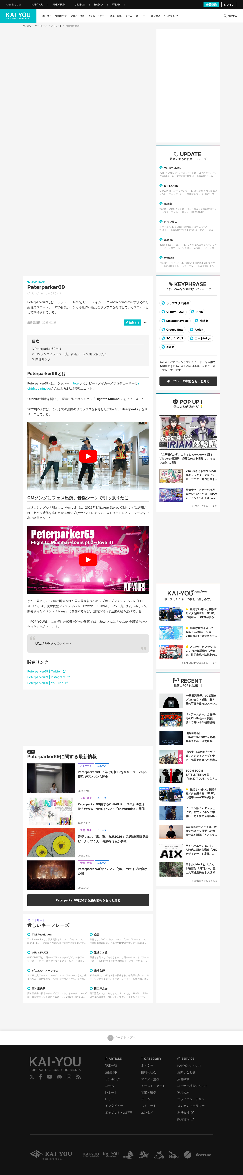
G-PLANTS (171, 185)
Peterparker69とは (48, 349)
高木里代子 (38, 988)
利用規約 (183, 1092)
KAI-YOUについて (189, 1066)
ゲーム (145, 1099)
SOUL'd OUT (174, 338)
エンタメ (147, 1112)
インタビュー (114, 1106)
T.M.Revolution (42, 934)
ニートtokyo (202, 338)
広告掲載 (183, 1079)
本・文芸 (147, 1066)
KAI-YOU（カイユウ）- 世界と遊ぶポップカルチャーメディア (18, 16)
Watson (169, 257)
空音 (96, 934)
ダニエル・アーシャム (45, 970)
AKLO (170, 347)
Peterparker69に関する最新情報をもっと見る (88, 900)
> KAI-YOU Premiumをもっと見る (199, 662)
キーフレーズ (41, 25)
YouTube (49, 1076)
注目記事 (111, 1072)
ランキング (112, 1079)
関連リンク (43, 359)
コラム (109, 1086)
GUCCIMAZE (40, 952)
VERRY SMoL (172, 167)
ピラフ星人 (170, 221)
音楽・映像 (86, 798)
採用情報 (183, 1119)
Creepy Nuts (174, 329)
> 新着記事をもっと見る (204, 880)
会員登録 (211, 4)
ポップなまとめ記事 (118, 1112)
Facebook (40, 1076)
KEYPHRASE (190, 284)
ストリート (56, 25)
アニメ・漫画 (150, 1079)
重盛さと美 (100, 952)
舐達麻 (168, 203)
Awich (198, 329)
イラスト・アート (153, 1086)
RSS (78, 1076)
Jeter (76, 383)
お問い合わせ (186, 1072)
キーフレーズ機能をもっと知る (188, 381)
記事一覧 (111, 1066)
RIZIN (199, 312)
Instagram (69, 1076)
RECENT (190, 681)
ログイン (229, 4)
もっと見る (169, 15)
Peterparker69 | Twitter (44, 671)
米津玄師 (99, 970)
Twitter (32, 1076)
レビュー (111, 1099)
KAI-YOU (27, 25)
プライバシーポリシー (192, 1099)
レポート (111, 1092)
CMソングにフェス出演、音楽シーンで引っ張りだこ (71, 354)
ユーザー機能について (192, 1086)
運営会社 (183, 1112)
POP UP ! (190, 402)
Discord (59, 1076)
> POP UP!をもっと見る (204, 506)
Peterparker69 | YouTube (45, 683)
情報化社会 (148, 1072)
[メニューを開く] (146, 322)
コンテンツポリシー (191, 1106)
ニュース (102, 765)
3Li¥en (168, 239)
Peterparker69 (46, 287)
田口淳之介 (100, 988)
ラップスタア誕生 (177, 303)
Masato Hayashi (177, 321)
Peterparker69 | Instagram (46, 677)
